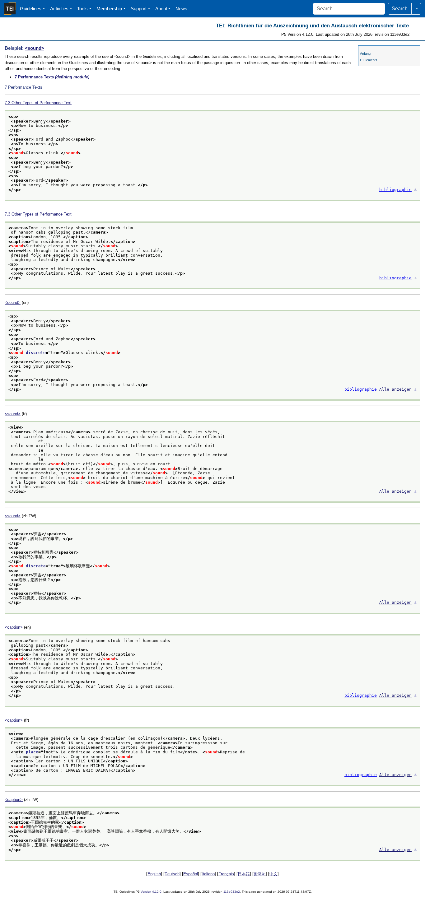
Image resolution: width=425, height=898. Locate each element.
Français (226, 874)
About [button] (161, 8)
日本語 (244, 874)
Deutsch (172, 874)
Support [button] (139, 8)
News (181, 8)
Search (400, 8)
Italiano (208, 874)
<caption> (14, 627)
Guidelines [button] (30, 8)
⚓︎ (415, 189)
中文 (273, 874)
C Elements (368, 60)
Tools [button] (82, 8)
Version (146, 891)
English (154, 874)
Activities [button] (59, 8)
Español (190, 874)
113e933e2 (231, 891)
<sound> (34, 48)
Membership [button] (109, 8)
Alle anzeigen (395, 389)
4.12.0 (156, 891)
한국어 (260, 874)
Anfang (365, 53)
